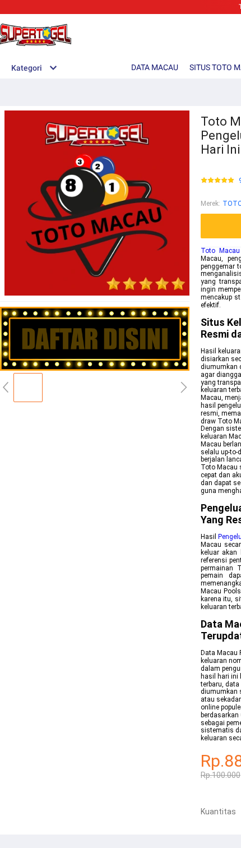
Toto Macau (220, 251)
